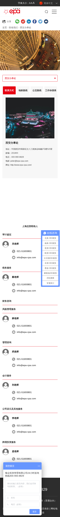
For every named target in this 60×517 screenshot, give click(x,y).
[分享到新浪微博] (23, 21)
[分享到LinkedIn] (29, 21)
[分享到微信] (17, 21)
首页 (4, 27)
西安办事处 (25, 27)
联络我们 (13, 27)
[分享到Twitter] (40, 21)
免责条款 (44, 508)
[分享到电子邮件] (46, 21)
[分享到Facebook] (34, 21)
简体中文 (48, 3)
